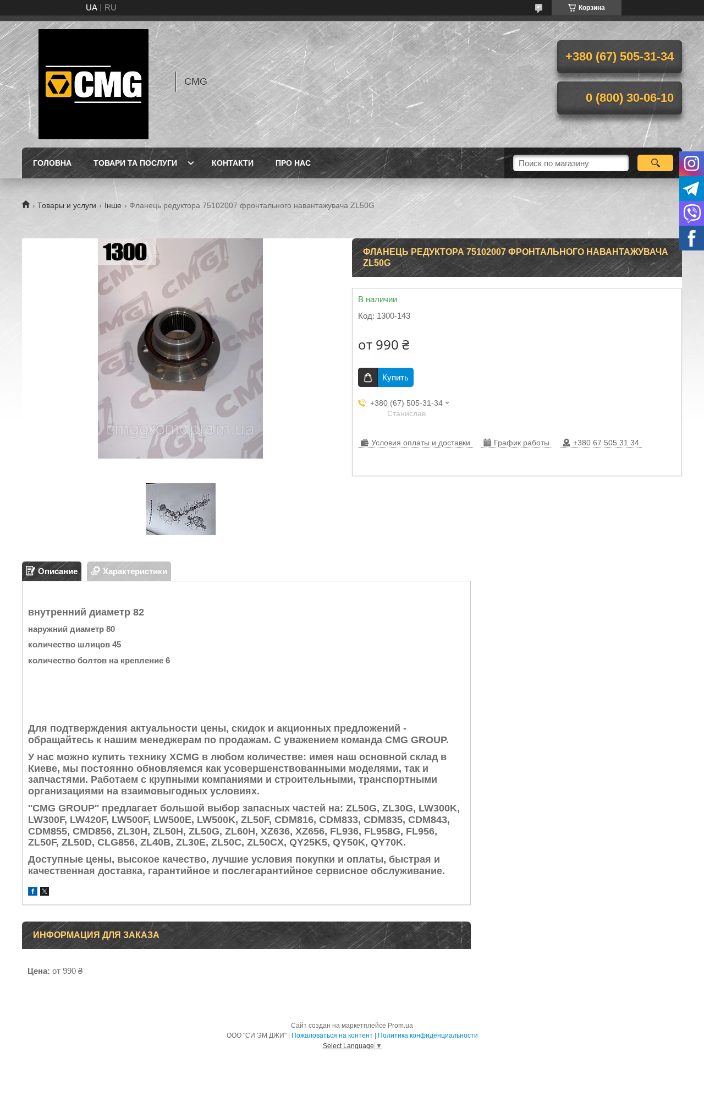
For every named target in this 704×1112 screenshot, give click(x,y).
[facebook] (32, 892)
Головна (52, 163)
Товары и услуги (66, 205)
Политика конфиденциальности (428, 1035)
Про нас (293, 163)
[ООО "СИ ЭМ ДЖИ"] (93, 81)
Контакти (233, 163)
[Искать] (655, 163)
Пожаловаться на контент (332, 1035)
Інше (113, 205)
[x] (44, 892)
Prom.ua (400, 1025)
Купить (395, 377)
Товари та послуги (135, 163)
